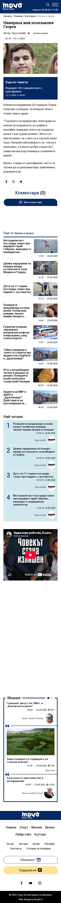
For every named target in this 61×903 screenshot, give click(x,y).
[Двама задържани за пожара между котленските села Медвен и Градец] (45, 268)
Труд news (49, 770)
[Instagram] (40, 883)
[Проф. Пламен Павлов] (49, 718)
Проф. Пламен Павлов (32, 718)
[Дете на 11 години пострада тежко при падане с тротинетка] (45, 289)
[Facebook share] (6, 182)
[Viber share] (13, 182)
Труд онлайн (19, 33)
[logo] (12, 6)
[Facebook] (21, 883)
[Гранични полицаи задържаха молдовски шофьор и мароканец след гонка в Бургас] (45, 332)
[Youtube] (30, 883)
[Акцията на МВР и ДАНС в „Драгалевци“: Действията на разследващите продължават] (45, 397)
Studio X (38, 899)
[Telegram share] (21, 182)
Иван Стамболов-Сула (32, 793)
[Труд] (30, 815)
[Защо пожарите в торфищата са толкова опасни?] (30, 741)
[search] (47, 4)
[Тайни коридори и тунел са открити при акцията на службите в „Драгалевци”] (45, 354)
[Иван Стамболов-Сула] (49, 793)
